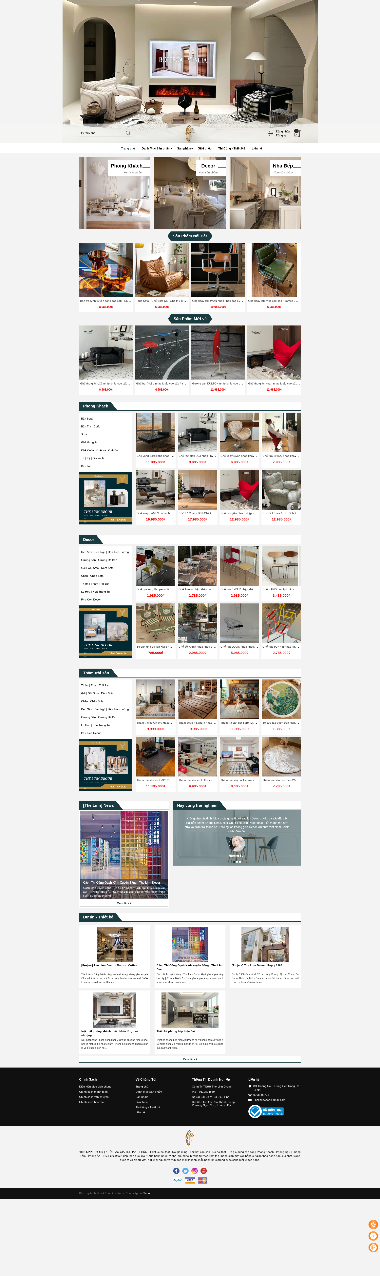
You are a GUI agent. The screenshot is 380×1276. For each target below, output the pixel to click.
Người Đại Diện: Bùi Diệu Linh (210, 1096)
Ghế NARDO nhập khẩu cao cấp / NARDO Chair (250, 589)
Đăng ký (281, 135)
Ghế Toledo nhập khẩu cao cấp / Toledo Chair (165, 589)
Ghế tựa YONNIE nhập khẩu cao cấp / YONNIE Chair (253, 646)
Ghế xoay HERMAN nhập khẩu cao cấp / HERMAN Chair (227, 300)
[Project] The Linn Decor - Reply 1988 (257, 965)
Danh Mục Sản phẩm (149, 1091)
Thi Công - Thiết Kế (148, 1107)
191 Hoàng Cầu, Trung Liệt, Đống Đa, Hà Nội (276, 1087)
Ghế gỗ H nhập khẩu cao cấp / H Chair (286, 589)
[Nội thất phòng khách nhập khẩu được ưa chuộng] (114, 1010)
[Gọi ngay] (373, 1224)
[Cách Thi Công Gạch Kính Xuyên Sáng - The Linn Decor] (190, 944)
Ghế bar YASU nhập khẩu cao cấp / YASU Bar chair (168, 383)
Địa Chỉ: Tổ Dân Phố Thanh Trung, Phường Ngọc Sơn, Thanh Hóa (214, 1103)
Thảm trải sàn (96, 673)
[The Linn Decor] (190, 133)
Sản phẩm (142, 1096)
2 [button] (237, 862)
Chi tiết (105, 271)
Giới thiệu (142, 1102)
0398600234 (261, 1094)
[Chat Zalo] (373, 1247)
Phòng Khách (95, 406)
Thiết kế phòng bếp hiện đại (176, 1031)
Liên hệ (140, 1112)
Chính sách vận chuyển (94, 1096)
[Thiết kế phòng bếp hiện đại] (190, 1010)
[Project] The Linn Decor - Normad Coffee (109, 965)
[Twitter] (185, 1171)
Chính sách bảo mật (91, 1102)
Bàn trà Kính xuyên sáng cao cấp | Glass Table (109, 300)
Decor (88, 539)
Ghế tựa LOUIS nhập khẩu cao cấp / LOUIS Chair (210, 646)
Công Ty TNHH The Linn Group (212, 1086)
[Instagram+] (194, 1171)
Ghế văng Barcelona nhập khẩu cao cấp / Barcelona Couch (174, 455)
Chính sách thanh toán (93, 1091)
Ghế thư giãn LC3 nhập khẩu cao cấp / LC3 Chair (111, 383)
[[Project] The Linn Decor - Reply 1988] (265, 944)
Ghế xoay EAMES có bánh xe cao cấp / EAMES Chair (170, 513)
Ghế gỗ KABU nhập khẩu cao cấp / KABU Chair (166, 646)
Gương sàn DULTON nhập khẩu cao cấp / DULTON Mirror (228, 383)
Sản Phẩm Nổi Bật (190, 236)
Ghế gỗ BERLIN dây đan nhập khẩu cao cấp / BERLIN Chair (300, 646)
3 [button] (240, 862)
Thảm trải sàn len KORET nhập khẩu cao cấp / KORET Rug (299, 722)
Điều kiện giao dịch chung (95, 1086)
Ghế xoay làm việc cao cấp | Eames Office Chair (278, 300)
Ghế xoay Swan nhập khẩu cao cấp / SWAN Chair (251, 455)
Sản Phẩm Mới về (190, 319)
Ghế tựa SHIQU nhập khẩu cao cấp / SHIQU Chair (294, 455)
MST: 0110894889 (203, 1091)
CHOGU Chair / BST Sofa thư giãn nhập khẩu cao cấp (296, 513)
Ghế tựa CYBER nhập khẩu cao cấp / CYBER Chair (211, 589)
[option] (190, 72)
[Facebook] (176, 1171)
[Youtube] (203, 1171)
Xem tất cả (124, 903)
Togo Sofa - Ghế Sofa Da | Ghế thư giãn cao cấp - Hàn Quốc (174, 300)
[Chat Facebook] (373, 1236)
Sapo (146, 1193)
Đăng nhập (283, 131)
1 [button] (234, 862)
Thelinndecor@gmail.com (269, 1099)
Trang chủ (142, 1086)
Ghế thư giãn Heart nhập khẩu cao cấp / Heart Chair (281, 383)
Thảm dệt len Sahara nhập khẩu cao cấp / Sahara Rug (171, 722)
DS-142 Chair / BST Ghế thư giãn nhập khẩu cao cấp (212, 513)
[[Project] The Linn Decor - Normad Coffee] (114, 944)
